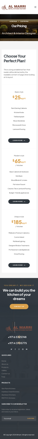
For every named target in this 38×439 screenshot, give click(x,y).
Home (4, 361)
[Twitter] (11, 349)
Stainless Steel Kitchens (10, 392)
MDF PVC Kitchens (8, 398)
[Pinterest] (22, 349)
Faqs (3, 377)
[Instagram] (19, 349)
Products (5, 367)
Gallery (4, 370)
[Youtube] (26, 349)
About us (5, 364)
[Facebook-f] (15, 349)
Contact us (6, 373)
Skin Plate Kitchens (8, 388)
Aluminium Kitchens (9, 395)
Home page (13, 21)
